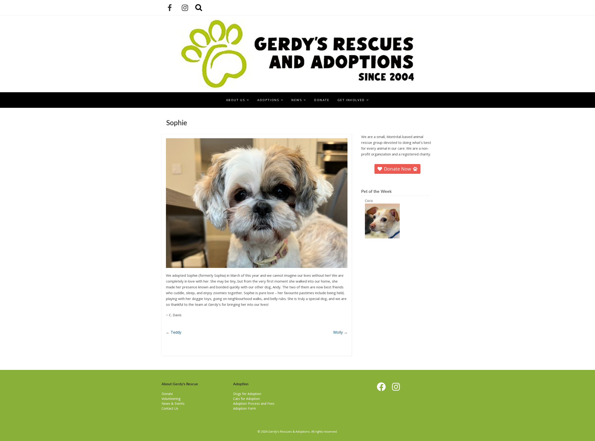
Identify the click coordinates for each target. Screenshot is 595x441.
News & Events (173, 403)
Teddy (173, 332)
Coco (369, 200)
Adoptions (268, 100)
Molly (340, 332)
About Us (235, 100)
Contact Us (170, 408)
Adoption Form (244, 408)
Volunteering (171, 398)
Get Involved (351, 100)
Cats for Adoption (246, 398)
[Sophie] (256, 203)
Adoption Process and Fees (253, 403)
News (296, 100)
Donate (322, 100)
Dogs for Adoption (247, 394)
